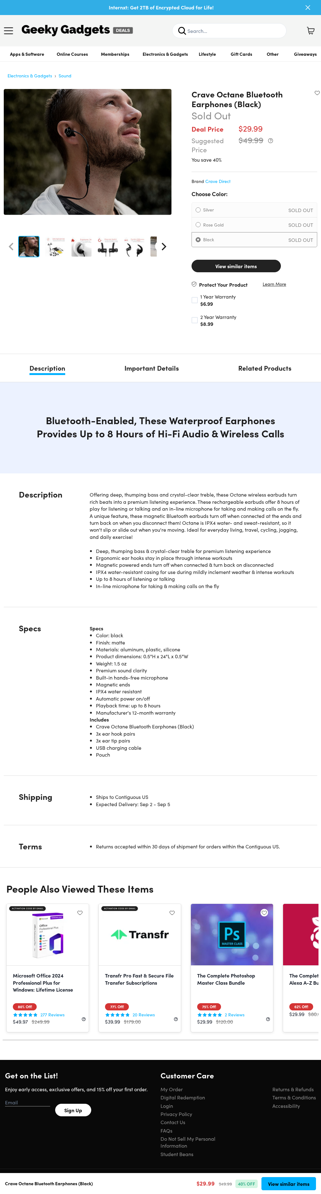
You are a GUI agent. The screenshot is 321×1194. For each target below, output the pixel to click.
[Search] (182, 30)
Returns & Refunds (293, 1089)
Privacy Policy (176, 1113)
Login (166, 1105)
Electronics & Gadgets (165, 54)
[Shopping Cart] (310, 30)
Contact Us (172, 1121)
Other (273, 54)
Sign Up (73, 1110)
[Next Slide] (164, 246)
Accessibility (286, 1105)
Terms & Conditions (294, 1097)
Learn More (274, 284)
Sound (65, 75)
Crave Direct (218, 181)
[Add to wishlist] (317, 92)
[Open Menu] (10, 30)
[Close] (307, 7)
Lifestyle (207, 54)
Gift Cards (241, 54)
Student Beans (176, 1153)
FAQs (166, 1130)
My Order (171, 1089)
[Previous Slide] (11, 246)
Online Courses (72, 54)
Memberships (115, 54)
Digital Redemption (182, 1097)
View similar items (236, 266)
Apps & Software (27, 54)
